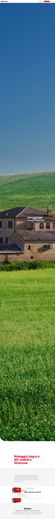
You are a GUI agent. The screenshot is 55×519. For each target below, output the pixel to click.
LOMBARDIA (4, 455)
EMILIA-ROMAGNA (5, 465)
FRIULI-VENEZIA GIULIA (4, 462)
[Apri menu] (53, 1)
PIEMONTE (4, 452)
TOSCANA (3, 467)
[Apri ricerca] (51, 1)
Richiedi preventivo (46, 1)
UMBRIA (3, 468)
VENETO (3, 459)
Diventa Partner (41, 1)
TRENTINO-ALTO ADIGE (4, 458)
